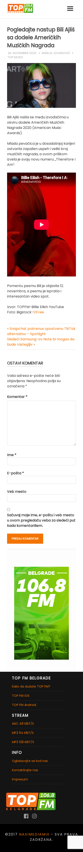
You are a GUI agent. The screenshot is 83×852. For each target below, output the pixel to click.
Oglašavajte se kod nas (30, 761)
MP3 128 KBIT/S (23, 742)
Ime (11, 454)
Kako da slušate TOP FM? (31, 686)
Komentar (17, 396)
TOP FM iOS (20, 695)
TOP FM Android (24, 705)
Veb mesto (16, 491)
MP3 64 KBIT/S (23, 733)
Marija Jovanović (56, 53)
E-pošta (15, 473)
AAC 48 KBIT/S (23, 723)
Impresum (20, 779)
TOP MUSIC (15, 57)
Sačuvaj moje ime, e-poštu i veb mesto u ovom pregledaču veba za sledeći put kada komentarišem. (41, 520)
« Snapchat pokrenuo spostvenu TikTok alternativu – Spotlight (41, 331)
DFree (38, 312)
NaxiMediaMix (34, 834)
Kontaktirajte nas (25, 770)
